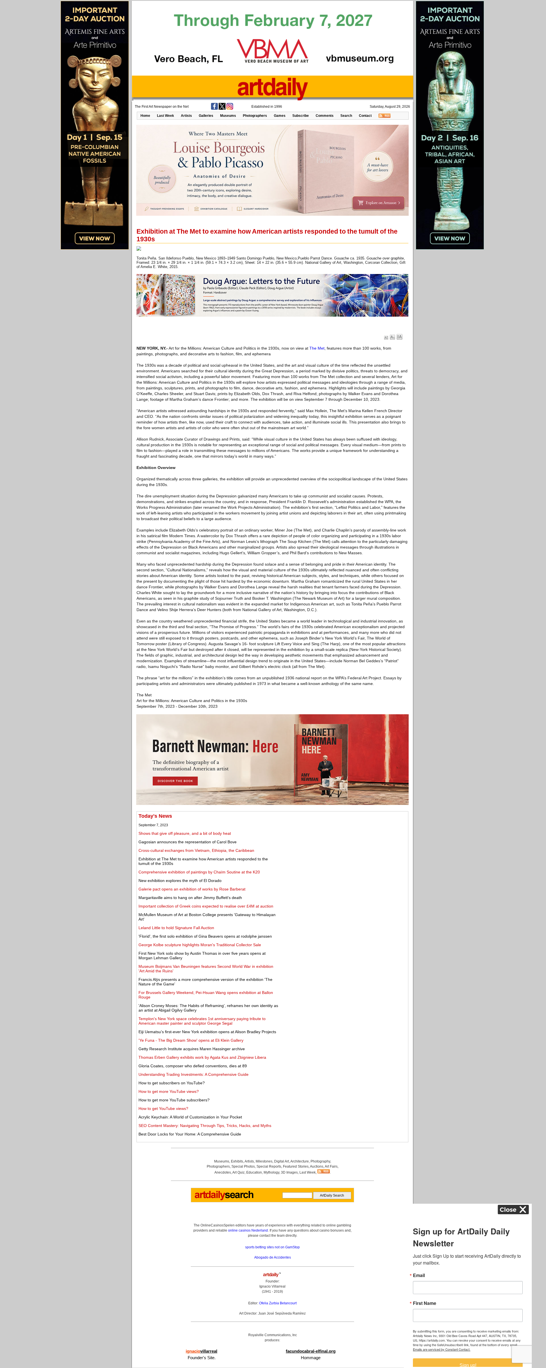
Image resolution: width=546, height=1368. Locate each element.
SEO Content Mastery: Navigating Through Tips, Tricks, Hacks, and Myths (204, 1125)
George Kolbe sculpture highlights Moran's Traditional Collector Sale (199, 945)
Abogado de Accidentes (272, 1257)
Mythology (271, 1172)
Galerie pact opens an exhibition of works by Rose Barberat (191, 889)
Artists (186, 116)
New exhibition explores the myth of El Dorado (180, 880)
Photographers (255, 116)
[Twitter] (222, 109)
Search (346, 116)
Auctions (316, 1166)
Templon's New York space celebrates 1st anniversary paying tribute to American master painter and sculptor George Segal (202, 1021)
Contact (365, 116)
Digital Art (281, 1161)
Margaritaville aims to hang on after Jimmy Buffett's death (190, 897)
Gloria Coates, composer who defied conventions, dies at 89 (192, 1066)
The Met (316, 348)
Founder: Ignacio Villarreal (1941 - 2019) (272, 1286)
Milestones (264, 1161)
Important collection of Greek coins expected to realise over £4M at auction (205, 906)
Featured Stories (296, 1166)
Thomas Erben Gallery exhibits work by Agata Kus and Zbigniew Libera (202, 1057)
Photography (320, 1161)
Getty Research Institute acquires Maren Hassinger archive (191, 1049)
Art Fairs (331, 1166)
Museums (228, 116)
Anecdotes (222, 1172)
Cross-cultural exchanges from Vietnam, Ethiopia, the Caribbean (196, 850)
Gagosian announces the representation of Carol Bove (187, 842)
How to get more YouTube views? (168, 1091)
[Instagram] (229, 109)
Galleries (206, 116)
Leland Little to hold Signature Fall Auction (176, 927)
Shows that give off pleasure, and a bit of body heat (184, 833)
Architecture (299, 1161)
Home (145, 116)
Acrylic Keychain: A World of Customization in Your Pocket (190, 1117)
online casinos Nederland (248, 1230)
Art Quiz (238, 1172)
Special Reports (269, 1166)
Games (280, 116)
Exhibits (237, 1161)
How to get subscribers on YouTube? (171, 1083)
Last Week (165, 116)
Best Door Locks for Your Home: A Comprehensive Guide (189, 1134)
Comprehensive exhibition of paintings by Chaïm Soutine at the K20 (199, 872)
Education (254, 1172)
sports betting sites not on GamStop (272, 1247)
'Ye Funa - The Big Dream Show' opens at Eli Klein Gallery (190, 1040)
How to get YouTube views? (163, 1108)
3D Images (289, 1172)
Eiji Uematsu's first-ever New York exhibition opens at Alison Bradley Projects (207, 1031)
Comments (325, 116)
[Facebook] (214, 109)
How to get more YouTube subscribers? (174, 1100)
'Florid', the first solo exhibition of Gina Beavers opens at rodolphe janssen (205, 936)
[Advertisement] (343, 853)
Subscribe (300, 116)
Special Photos (243, 1166)
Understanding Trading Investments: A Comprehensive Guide (193, 1074)
